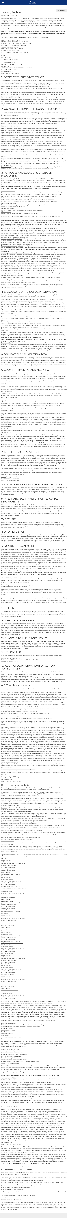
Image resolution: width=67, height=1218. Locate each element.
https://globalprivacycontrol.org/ (32, 1138)
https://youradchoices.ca (13, 477)
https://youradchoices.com (11, 480)
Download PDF (61, 10)
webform (9, 779)
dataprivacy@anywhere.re (30, 585)
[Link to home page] (33, 2)
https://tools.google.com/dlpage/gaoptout (34, 442)
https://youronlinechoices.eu (11, 478)
